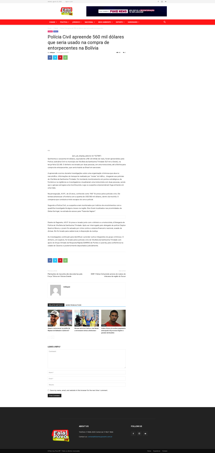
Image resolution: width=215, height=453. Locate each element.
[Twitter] (55, 57)
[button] (164, 22)
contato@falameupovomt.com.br (100, 437)
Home (50, 28)
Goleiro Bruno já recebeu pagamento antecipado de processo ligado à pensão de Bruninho (113, 330)
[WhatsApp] (65, 57)
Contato (164, 451)
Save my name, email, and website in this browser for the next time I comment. (79, 390)
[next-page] (52, 337)
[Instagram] (162, 1)
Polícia (56, 31)
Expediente (156, 451)
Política (63, 22)
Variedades (133, 22)
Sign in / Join (69, 1)
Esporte (119, 22)
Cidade (52, 22)
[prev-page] (49, 337)
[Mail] (165, 1)
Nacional (89, 22)
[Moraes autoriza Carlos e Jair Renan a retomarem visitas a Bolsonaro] (86, 318)
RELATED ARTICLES (56, 305)
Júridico (76, 22)
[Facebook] (158, 1)
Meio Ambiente (104, 22)
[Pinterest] (60, 57)
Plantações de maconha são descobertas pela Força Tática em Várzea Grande (65, 275)
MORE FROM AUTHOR (73, 305)
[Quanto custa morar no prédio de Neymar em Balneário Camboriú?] (60, 318)
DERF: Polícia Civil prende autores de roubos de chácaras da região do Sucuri (108, 275)
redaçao (52, 52)
